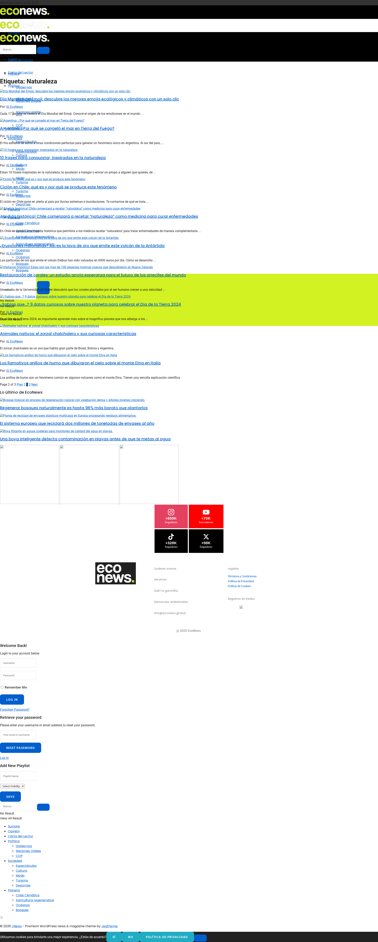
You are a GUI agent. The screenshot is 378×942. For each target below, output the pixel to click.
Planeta (14, 890)
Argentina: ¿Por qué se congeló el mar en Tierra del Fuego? (57, 128)
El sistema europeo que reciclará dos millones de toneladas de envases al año (77, 423)
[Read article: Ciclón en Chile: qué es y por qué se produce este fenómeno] (189, 179)
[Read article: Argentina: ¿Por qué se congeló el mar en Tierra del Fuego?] (189, 120)
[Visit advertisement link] (30, 503)
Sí (114, 937)
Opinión (14, 831)
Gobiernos (24, 87)
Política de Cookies (239, 586)
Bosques (22, 270)
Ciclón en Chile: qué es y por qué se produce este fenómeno (58, 187)
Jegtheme (109, 926)
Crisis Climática (27, 223)
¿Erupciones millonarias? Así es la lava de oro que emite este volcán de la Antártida (82, 245)
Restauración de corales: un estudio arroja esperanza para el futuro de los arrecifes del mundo (93, 275)
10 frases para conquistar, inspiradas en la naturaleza (53, 157)
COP (19, 125)
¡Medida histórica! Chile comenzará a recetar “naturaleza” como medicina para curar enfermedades (99, 216)
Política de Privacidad (241, 581)
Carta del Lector (20, 60)
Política (13, 85)
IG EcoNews (14, 107)
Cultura (21, 870)
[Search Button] (43, 50)
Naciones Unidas (28, 851)
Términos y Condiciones (242, 576)
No (130, 937)
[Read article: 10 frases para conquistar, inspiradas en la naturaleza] (189, 150)
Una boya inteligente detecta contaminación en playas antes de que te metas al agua (85, 439)
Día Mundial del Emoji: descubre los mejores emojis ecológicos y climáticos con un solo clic (89, 99)
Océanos (23, 257)
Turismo (22, 191)
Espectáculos (26, 865)
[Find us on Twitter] (1, 918)
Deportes (23, 204)
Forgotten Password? (15, 710)
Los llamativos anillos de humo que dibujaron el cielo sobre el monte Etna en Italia (80, 363)
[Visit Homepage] (24, 16)
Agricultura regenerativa (35, 900)
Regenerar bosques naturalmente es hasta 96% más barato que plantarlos (74, 408)
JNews (17, 926)
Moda (20, 875)
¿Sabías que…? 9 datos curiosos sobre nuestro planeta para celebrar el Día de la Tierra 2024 (90, 304)
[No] (200, 938)
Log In (4, 758)
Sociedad (15, 138)
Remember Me (16, 687)
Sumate (14, 826)
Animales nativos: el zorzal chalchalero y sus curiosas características (68, 333)
